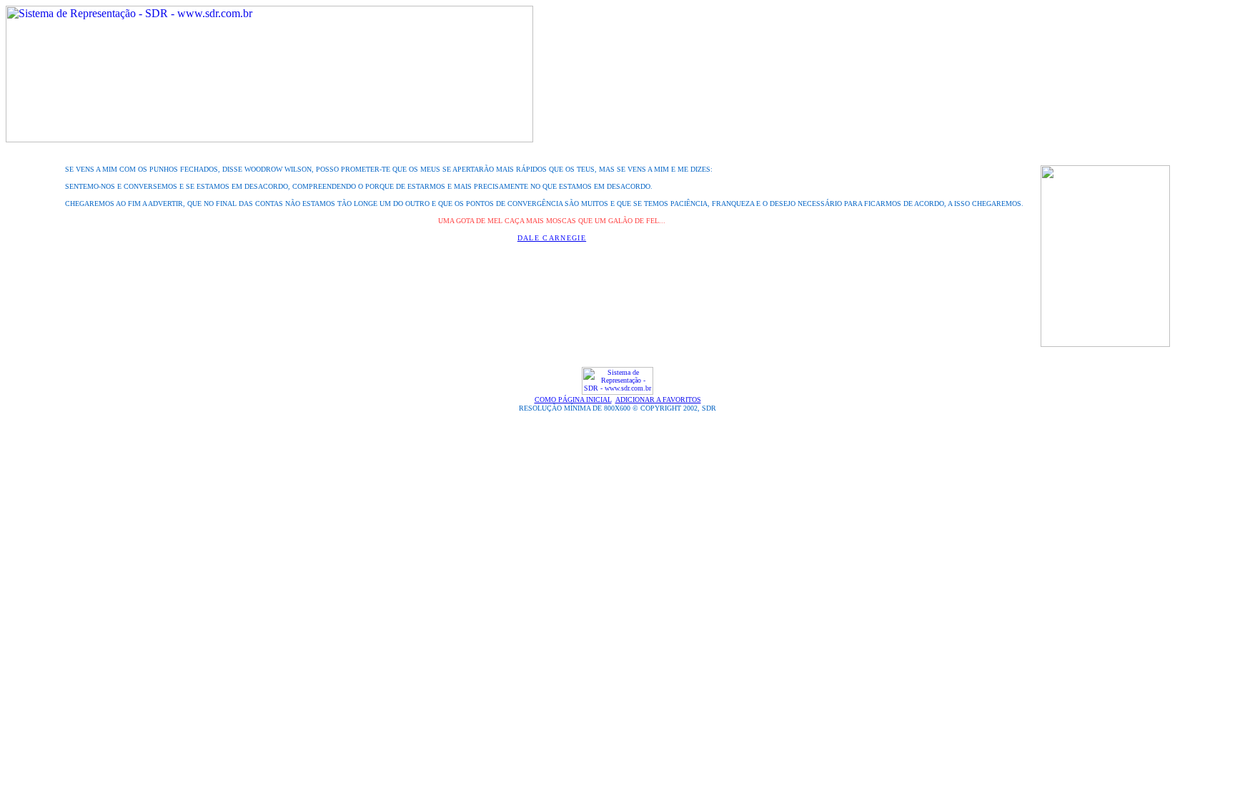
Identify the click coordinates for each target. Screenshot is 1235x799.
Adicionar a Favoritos (658, 399)
